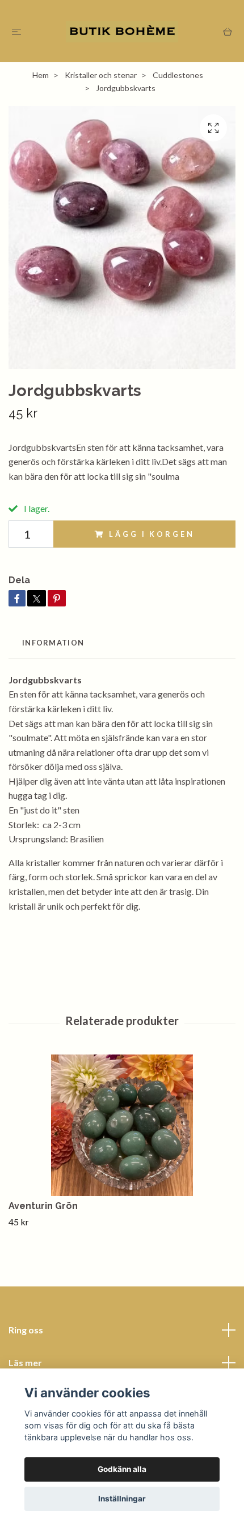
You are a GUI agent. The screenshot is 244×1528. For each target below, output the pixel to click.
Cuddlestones (178, 75)
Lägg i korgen (151, 534)
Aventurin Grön (43, 1205)
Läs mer (25, 1362)
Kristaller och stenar (101, 75)
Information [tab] (53, 642)
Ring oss (26, 1329)
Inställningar (122, 1498)
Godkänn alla (122, 1469)
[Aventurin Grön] (122, 1125)
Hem (40, 75)
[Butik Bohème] (122, 31)
